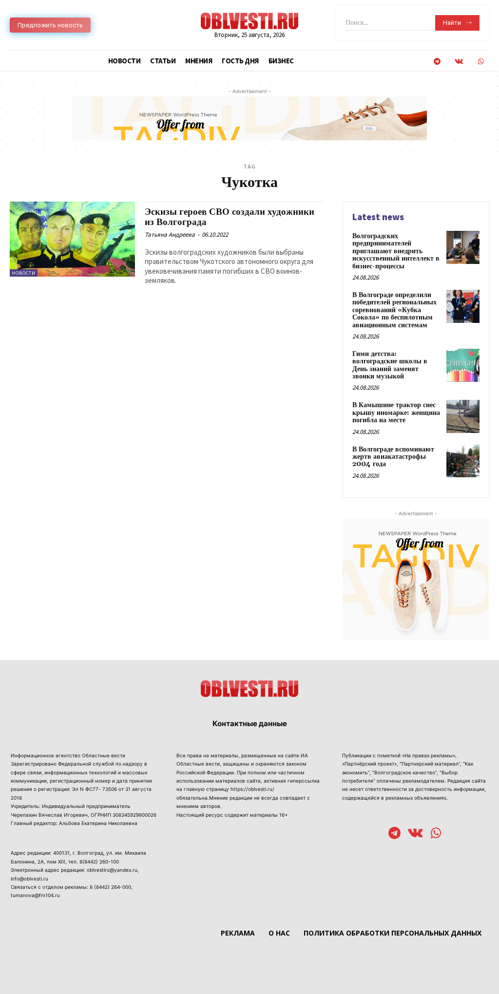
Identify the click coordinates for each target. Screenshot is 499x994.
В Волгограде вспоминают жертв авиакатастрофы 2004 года (393, 457)
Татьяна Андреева (170, 234)
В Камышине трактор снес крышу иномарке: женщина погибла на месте (396, 413)
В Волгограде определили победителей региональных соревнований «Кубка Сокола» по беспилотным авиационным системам (394, 310)
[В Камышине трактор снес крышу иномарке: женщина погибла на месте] (463, 416)
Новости (24, 273)
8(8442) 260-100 (99, 861)
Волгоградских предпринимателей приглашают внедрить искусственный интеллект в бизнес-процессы (396, 251)
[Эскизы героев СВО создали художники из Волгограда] (72, 239)
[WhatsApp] (480, 61)
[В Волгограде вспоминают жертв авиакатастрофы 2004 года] (463, 460)
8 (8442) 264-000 (110, 887)
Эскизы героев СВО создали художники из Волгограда (229, 217)
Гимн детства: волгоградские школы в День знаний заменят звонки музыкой (389, 365)
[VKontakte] (458, 61)
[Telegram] (436, 61)
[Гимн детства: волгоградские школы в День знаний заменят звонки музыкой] (463, 365)
